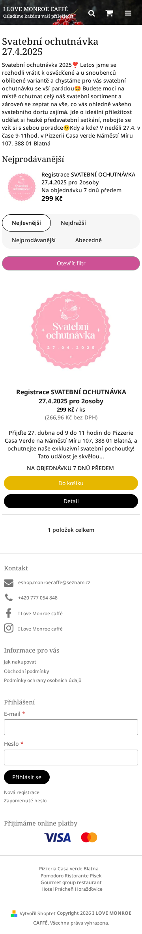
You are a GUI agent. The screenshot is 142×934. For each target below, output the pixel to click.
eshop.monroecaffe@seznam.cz (54, 582)
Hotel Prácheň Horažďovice (72, 889)
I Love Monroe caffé (40, 613)
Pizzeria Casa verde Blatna (69, 868)
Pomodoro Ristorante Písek (71, 875)
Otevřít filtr (71, 263)
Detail (71, 501)
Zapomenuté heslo (25, 800)
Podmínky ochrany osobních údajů (43, 680)
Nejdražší (73, 222)
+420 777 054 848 (38, 597)
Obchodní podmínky (26, 671)
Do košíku (71, 483)
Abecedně (88, 240)
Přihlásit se (26, 777)
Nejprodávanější (34, 240)
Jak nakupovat (20, 661)
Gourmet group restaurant (71, 882)
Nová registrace (21, 792)
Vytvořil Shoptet (38, 913)
